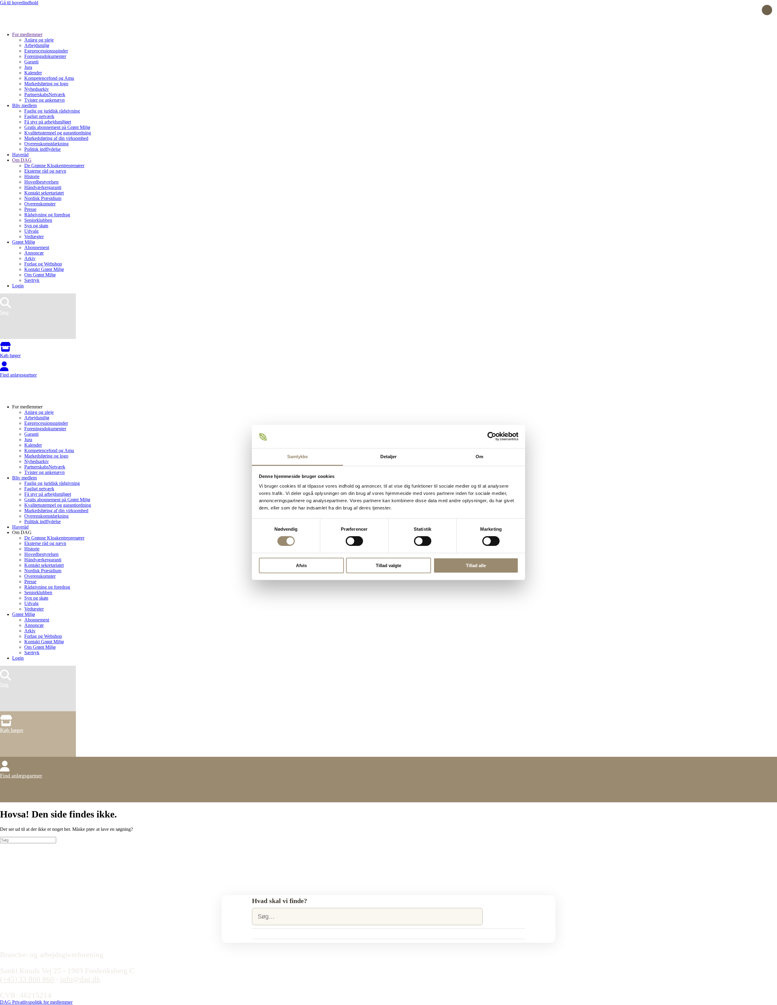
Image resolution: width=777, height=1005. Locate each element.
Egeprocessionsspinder (46, 50)
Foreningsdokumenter (45, 56)
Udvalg (31, 231)
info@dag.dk (80, 979)
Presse (30, 209)
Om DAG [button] (22, 532)
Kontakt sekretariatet (44, 192)
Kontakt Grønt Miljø (44, 269)
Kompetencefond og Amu (49, 78)
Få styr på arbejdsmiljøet (47, 121)
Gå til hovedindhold (19, 2)
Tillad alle (476, 565)
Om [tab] (479, 456)
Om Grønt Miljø (40, 274)
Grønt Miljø (23, 242)
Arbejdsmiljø (36, 45)
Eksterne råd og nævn (45, 171)
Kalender (33, 72)
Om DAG (22, 160)
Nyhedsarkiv (36, 89)
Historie (31, 176)
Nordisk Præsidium (42, 198)
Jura (28, 67)
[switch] (354, 541)
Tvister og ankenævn (44, 100)
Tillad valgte (388, 565)
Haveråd (20, 154)
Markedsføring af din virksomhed (56, 138)
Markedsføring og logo (46, 83)
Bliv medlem (24, 105)
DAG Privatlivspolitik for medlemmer (36, 1002)
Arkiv (30, 258)
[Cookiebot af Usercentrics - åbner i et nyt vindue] (491, 436)
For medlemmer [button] (27, 406)
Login (18, 285)
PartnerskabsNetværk (44, 94)
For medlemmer (27, 34)
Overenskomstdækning (46, 143)
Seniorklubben (38, 220)
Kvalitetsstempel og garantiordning (57, 132)
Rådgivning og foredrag (47, 214)
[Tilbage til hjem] (23, 24)
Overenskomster (40, 203)
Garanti (31, 61)
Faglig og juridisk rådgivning (52, 110)
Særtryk (31, 280)
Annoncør (34, 252)
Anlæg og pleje (39, 39)
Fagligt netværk (39, 116)
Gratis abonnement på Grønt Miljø (57, 127)
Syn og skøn (36, 225)
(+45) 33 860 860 (27, 979)
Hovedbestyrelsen (41, 181)
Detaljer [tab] (388, 456)
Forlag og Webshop (43, 263)
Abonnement (36, 247)
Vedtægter (34, 236)
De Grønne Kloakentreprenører (54, 165)
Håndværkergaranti (42, 187)
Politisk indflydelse (42, 149)
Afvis (301, 565)
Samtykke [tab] (297, 456)
